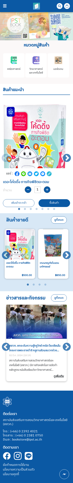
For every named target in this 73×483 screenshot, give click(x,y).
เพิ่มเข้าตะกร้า (18, 203)
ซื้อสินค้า (54, 203)
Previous (3, 155)
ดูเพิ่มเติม (59, 376)
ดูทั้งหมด (58, 220)
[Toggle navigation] (5, 6)
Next (64, 155)
